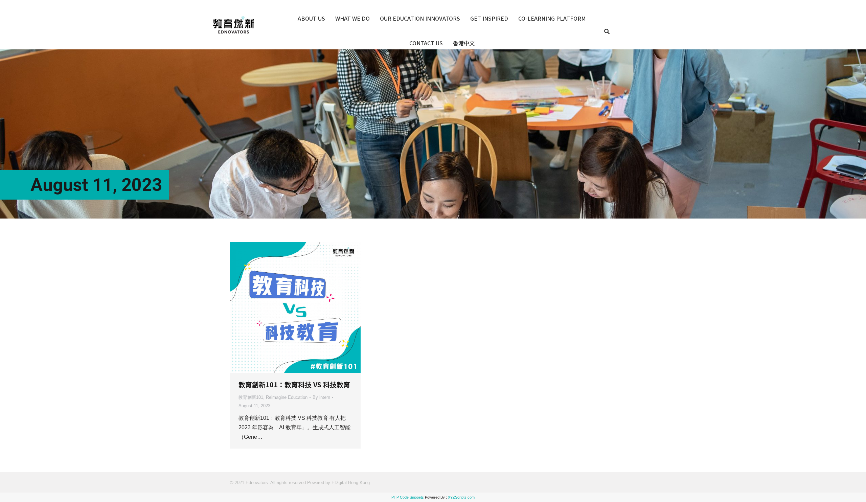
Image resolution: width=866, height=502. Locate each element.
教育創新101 (250, 397)
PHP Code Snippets (407, 497)
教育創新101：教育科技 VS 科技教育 (294, 384)
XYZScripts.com (461, 497)
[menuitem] (311, 18)
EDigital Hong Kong (351, 482)
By (321, 397)
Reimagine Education (286, 397)
